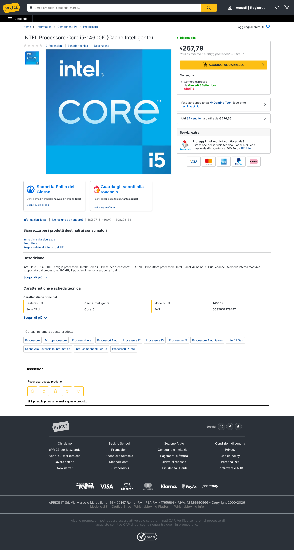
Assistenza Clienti (174, 468)
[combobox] (114, 8)
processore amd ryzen (207, 340)
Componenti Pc (67, 26)
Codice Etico (121, 506)
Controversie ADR (230, 468)
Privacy (230, 450)
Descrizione (101, 45)
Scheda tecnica (78, 45)
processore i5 (155, 340)
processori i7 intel (123, 348)
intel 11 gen (235, 340)
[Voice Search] (31, 8)
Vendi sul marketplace (64, 456)
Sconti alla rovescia (119, 456)
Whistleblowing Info (189, 506)
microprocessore (56, 340)
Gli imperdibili (119, 468)
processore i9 (178, 340)
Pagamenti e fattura (174, 456)
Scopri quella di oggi (38, 204)
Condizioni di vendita (230, 443)
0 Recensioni (54, 45)
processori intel (82, 340)
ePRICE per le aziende (65, 450)
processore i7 (132, 340)
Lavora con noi (65, 462)
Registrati (257, 8)
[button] (108, 112)
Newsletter (65, 468)
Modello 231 (99, 506)
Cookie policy (230, 456)
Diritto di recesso (174, 462)
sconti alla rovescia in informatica (47, 348)
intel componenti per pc (91, 348)
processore (32, 340)
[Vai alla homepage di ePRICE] (60, 427)
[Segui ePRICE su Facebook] (229, 426)
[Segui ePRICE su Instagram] (221, 426)
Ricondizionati (119, 462)
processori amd (107, 340)
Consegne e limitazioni (174, 450)
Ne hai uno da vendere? (67, 219)
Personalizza (230, 462)
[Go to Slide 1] (32, 58)
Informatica (44, 26)
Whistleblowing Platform (152, 506)
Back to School (119, 443)
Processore (90, 26)
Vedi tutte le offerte (104, 207)
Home (27, 26)
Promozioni (119, 450)
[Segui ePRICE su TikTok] (238, 426)
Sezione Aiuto (174, 443)
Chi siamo (65, 443)
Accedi (241, 8)
